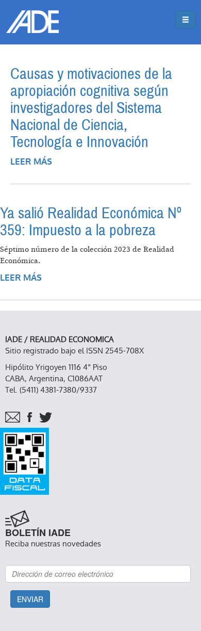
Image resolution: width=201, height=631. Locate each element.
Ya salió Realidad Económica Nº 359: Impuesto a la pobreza (90, 221)
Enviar (30, 599)
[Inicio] (32, 21)
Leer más (31, 162)
